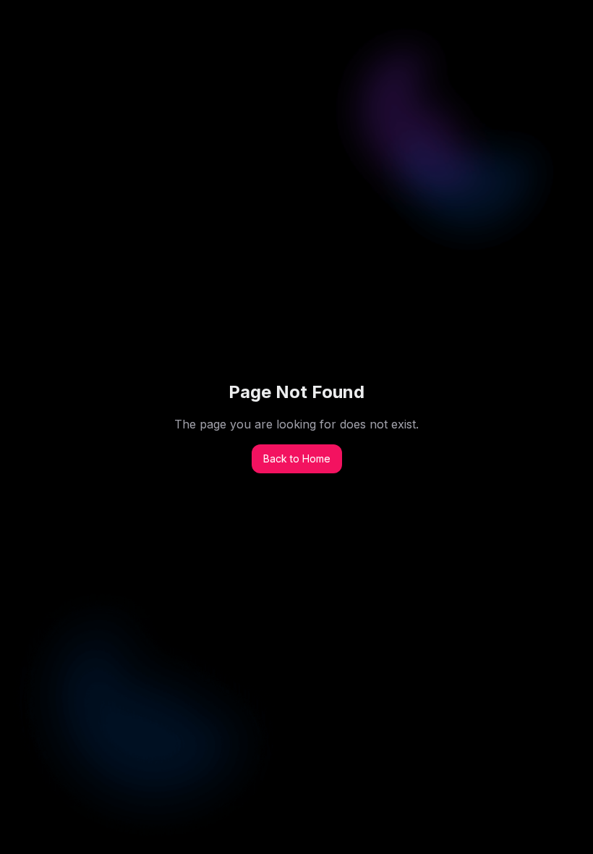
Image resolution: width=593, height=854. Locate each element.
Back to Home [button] (296, 458)
